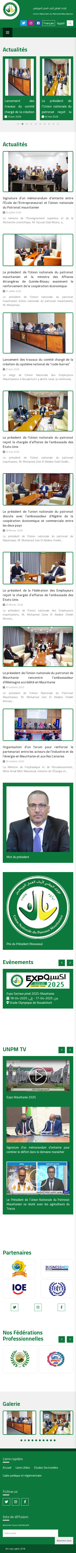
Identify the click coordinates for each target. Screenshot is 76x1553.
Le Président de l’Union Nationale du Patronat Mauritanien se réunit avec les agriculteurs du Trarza (38, 1204)
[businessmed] (57, 1268)
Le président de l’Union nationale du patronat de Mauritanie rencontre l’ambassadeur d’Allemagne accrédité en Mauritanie (38, 677)
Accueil (7, 1467)
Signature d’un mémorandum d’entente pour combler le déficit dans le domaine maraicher (38, 1149)
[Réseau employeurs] (19, 1268)
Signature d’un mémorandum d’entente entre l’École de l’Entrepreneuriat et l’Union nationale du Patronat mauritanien (38, 203)
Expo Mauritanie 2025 (21, 1097)
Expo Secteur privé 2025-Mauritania (30, 994)
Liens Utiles (22, 1467)
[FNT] (56, 1359)
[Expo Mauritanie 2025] (38, 1076)
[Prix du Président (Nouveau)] (38, 907)
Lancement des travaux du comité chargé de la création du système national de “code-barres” (19, 112)
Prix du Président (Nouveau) (24, 944)
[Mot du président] (38, 819)
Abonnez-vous (64, 1540)
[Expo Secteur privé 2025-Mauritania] (38, 981)
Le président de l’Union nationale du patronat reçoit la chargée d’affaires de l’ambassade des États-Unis (38, 442)
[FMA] (20, 1359)
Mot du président (17, 857)
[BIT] (57, 1289)
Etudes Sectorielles (46, 1467)
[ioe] (19, 1289)
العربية (61, 23)
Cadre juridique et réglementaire (22, 1475)
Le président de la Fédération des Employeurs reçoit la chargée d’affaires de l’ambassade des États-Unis (38, 595)
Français (49, 23)
